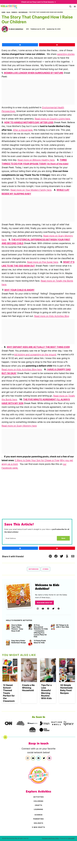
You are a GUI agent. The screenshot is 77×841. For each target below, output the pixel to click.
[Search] (70, 6)
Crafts (38, 805)
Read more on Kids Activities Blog (51, 316)
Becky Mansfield (17, 29)
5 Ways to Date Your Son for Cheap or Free (37, 460)
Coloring (38, 801)
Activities (38, 797)
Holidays (38, 823)
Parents (14, 12)
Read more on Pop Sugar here (42, 262)
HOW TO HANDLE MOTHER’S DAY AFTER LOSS (28, 122)
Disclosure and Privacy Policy (50, 838)
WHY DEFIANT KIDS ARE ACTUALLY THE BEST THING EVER (38, 347)
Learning (38, 809)
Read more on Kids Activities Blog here (22, 369)
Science (39, 815)
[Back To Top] (5, 737)
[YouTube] (43, 608)
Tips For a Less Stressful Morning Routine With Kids (46, 692)
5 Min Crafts (38, 827)
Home (3, 12)
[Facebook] (48, 608)
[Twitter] (53, 608)
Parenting (38, 819)
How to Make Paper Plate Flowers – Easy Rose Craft (17, 628)
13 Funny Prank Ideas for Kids (40, 641)
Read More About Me (44, 602)
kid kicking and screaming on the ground (35, 354)
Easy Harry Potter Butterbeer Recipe (18, 641)
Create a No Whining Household (28, 688)
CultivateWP (71, 838)
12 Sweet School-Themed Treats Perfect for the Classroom (9, 693)
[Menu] (75, 6)
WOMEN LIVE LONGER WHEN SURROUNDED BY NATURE (33, 73)
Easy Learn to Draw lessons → (44, 2)
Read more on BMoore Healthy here (36, 160)
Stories (45, 569)
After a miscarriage (22, 130)
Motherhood (23, 12)
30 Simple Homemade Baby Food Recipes (66, 689)
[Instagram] (37, 608)
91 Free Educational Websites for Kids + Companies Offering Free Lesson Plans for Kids (41, 631)
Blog (8, 12)
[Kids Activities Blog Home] (9, 6)
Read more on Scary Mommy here (19, 425)
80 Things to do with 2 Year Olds (62, 626)
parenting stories (66, 54)
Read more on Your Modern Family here (30, 190)
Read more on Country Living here (52, 118)
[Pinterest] (58, 608)
